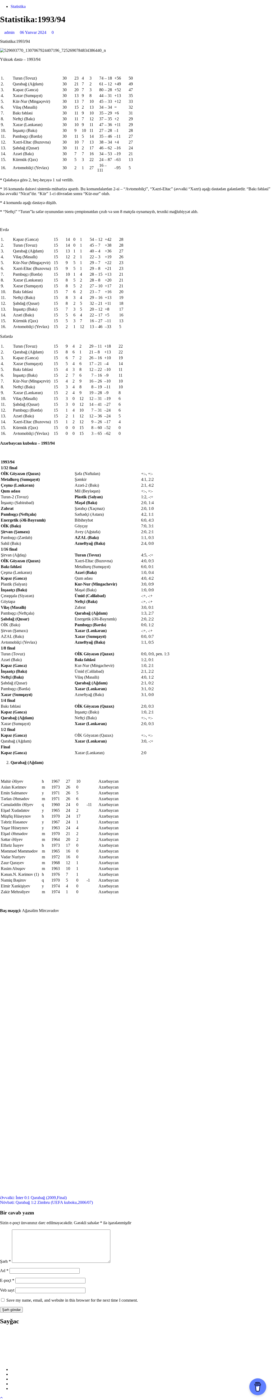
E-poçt (7, 1280)
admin (10, 32)
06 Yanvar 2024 (33, 32)
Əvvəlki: (33, 1197)
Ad (4, 1270)
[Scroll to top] (1, 1397)
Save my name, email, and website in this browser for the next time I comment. (72, 1300)
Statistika (18, 6)
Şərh (5, 1261)
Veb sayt (7, 1290)
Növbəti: (46, 1202)
